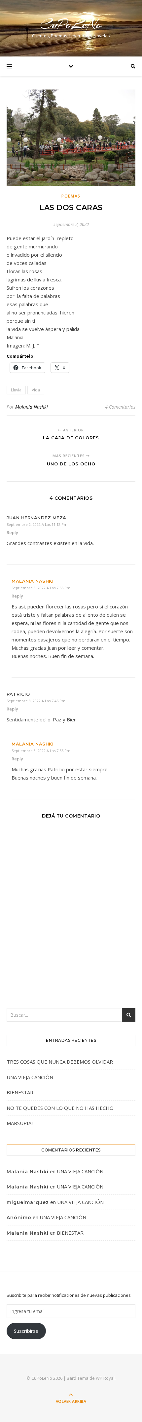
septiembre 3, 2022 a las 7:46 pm (36, 700)
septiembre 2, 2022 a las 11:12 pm (37, 524)
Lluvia (16, 390)
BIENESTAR (20, 1092)
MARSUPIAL (20, 1123)
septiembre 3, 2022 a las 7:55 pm (41, 587)
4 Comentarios (120, 407)
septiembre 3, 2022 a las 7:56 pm (41, 750)
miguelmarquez (28, 1202)
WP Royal (105, 1378)
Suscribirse (26, 1331)
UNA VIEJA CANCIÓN (30, 1077)
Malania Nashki (31, 407)
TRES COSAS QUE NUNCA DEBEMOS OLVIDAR (60, 1061)
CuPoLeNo (71, 24)
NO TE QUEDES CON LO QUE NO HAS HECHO (61, 1108)
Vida (36, 390)
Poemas (71, 196)
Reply (12, 532)
